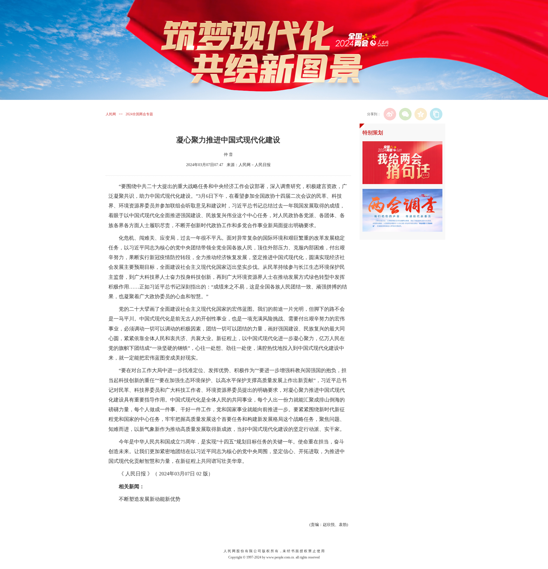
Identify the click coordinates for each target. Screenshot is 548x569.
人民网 (111, 114)
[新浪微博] (390, 114)
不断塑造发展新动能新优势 (149, 499)
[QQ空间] (420, 114)
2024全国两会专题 (139, 114)
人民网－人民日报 (255, 165)
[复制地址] (436, 114)
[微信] (405, 114)
